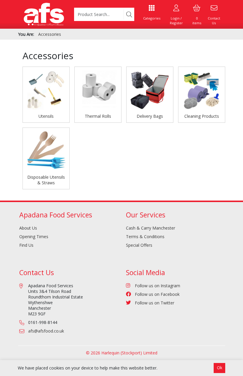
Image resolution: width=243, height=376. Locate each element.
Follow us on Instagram (157, 285)
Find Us (26, 245)
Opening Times (33, 236)
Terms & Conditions (145, 236)
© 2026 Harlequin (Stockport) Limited (121, 353)
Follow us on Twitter (154, 303)
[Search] (129, 14)
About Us (28, 228)
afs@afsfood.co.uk (46, 331)
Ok (219, 367)
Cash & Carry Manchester (150, 228)
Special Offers (139, 245)
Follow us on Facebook (157, 294)
